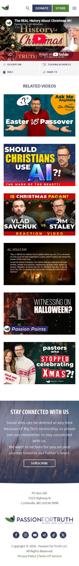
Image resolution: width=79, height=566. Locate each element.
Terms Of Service (50, 556)
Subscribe (39, 463)
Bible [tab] (10, 72)
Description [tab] (14, 64)
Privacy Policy (27, 556)
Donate (42, 8)
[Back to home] (5, 8)
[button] (74, 8)
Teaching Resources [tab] (59, 64)
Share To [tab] (52, 72)
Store (61, 8)
